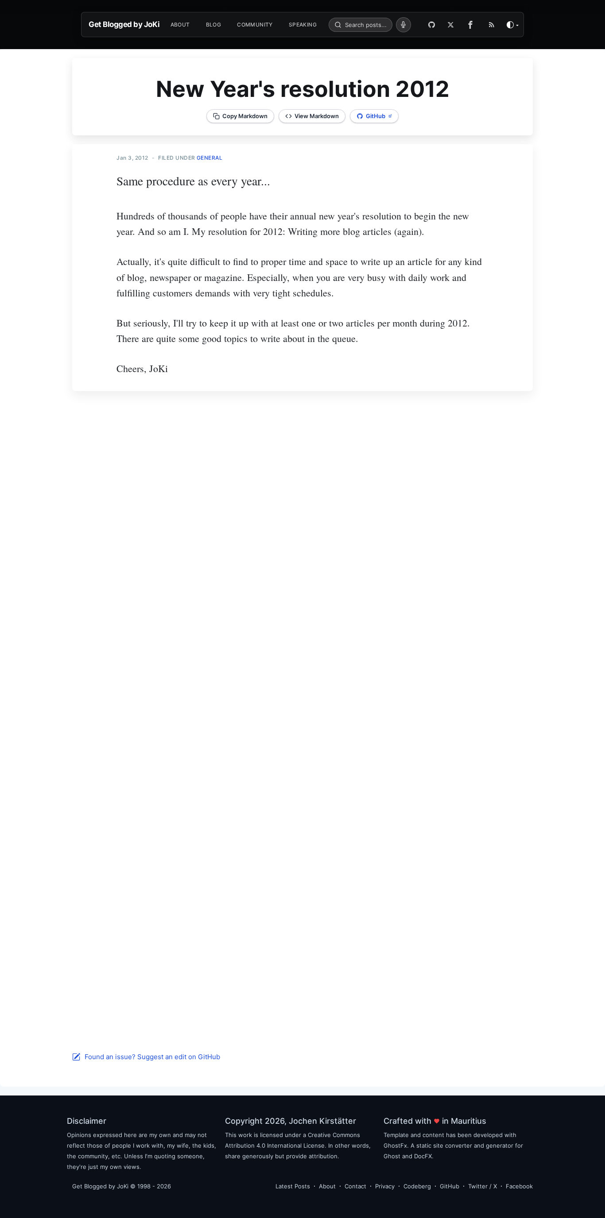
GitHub (449, 1186)
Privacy (385, 1186)
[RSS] (491, 25)
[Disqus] (302, 704)
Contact (355, 1186)
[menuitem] (180, 24)
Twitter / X (482, 1186)
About (180, 24)
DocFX (423, 1156)
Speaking (303, 24)
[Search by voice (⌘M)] (403, 24)
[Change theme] (512, 24)
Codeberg (417, 1186)
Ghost (392, 1156)
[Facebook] (472, 24)
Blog (213, 24)
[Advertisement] (302, 519)
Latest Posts (292, 1186)
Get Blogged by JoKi (124, 24)
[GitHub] (431, 24)
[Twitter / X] (450, 24)
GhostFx (395, 1145)
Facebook (519, 1186)
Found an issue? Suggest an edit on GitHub (152, 1057)
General (210, 158)
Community (255, 24)
